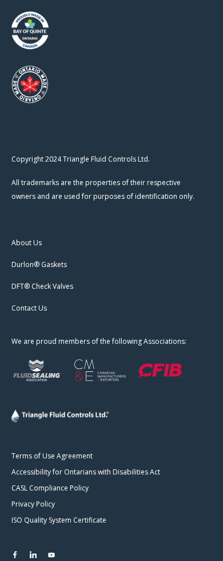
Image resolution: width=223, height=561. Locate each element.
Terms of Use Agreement (52, 456)
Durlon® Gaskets (39, 264)
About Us (26, 243)
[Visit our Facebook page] (14, 554)
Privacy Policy (33, 504)
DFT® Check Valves (42, 286)
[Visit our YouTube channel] (51, 554)
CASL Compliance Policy (50, 488)
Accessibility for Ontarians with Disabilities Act (85, 472)
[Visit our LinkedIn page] (33, 554)
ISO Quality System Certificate (58, 520)
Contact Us (29, 308)
